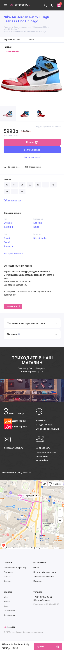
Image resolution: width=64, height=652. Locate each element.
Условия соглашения (43, 577)
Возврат (7, 581)
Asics (6, 606)
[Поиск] (45, 5)
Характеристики (12, 39)
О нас (36, 567)
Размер (7, 179)
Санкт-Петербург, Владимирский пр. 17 (32, 370)
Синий (7, 242)
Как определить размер (15, 567)
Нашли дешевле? (32, 157)
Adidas (7, 601)
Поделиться (11, 306)
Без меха (37, 223)
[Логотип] (10, 627)
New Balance (9, 611)
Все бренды (9, 615)
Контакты (38, 581)
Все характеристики (13, 253)
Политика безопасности (45, 572)
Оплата (7, 577)
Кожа (36, 227)
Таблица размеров (12, 200)
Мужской (8, 223)
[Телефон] (52, 5)
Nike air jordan (40, 238)
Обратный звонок (41, 600)
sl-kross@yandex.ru (13, 448)
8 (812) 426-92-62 (23, 472)
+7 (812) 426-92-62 (42, 597)
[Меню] (5, 5)
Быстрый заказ (32, 150)
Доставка (8, 572)
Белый (7, 238)
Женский (8, 227)
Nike (6, 597)
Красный (8, 246)
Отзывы (31, 39)
